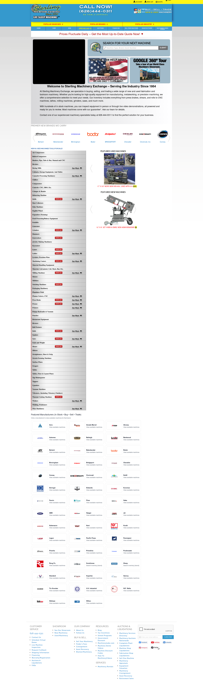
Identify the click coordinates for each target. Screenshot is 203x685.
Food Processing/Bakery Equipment (45, 218)
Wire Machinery (38, 408)
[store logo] (46, 11)
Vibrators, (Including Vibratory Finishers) (47, 393)
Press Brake (46, 300)
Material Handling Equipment (43, 265)
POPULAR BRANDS (99, 24)
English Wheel (37, 210)
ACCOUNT (139, 2)
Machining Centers (46, 261)
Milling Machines (46, 273)
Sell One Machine (126, 658)
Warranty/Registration (41, 658)
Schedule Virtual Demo (39, 641)
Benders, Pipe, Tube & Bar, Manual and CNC (48, 160)
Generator (36, 226)
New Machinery (61, 633)
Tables (34, 370)
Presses (46, 304)
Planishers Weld (38, 292)
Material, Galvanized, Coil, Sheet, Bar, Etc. (47, 269)
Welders (35, 401)
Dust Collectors (37, 203)
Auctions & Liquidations (37, 661)
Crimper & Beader (39, 191)
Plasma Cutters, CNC (40, 296)
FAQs (34, 665)
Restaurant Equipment (40, 319)
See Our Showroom (62, 630)
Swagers (35, 366)
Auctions (100, 28)
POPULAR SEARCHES (53, 24)
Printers (35, 307)
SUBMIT (163, 48)
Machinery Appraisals (123, 662)
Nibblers (35, 280)
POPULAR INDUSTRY (144, 24)
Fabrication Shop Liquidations (126, 654)
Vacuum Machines (38, 389)
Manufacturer (147, 28)
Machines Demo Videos (104, 647)
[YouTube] (156, 643)
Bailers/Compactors (39, 156)
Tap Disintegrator (38, 377)
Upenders (35, 385)
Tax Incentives (104, 633)
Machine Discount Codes (105, 652)
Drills (46, 199)
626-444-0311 (36, 633)
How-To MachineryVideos (105, 657)
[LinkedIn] (168, 643)
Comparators (37, 183)
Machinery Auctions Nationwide (127, 639)
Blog (100, 630)
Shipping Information (40, 653)
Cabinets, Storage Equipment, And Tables (47, 172)
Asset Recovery (82, 649)
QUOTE (160, 2)
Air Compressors (38, 152)
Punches (35, 315)
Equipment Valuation (123, 667)
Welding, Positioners (39, 404)
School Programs (105, 636)
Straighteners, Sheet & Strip (42, 354)
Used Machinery (61, 636)
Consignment (81, 647)
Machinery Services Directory (127, 634)
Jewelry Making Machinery (42, 242)
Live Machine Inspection (37, 646)
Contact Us (36, 637)
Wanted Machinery (84, 652)
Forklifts (35, 222)
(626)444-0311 (95, 11)
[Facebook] (144, 643)
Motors (34, 276)
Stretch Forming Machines (41, 358)
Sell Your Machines (131, 28)
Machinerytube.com (106, 643)
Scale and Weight (38, 342)
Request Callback (39, 650)
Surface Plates (37, 362)
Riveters (35, 323)
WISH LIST (150, 2)
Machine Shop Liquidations (125, 649)
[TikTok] (156, 648)
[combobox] (135, 48)
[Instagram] (144, 648)
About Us (80, 630)
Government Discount (103, 639)
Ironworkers (46, 238)
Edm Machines (37, 207)
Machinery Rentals (105, 667)
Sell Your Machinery (84, 641)
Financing (116, 28)
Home (39, 28)
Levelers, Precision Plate (41, 257)
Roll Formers (37, 327)
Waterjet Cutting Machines (46, 397)
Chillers (35, 179)
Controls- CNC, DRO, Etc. (41, 187)
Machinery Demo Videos (162, 29)
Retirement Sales (126, 678)
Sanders (35, 335)
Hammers (35, 234)
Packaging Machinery (40, 288)
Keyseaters (36, 245)
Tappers (35, 381)
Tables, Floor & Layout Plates (43, 373)
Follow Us (80, 633)
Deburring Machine (39, 195)
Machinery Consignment (125, 672)
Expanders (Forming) (40, 214)
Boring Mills (36, 168)
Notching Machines (46, 284)
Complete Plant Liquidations (126, 644)
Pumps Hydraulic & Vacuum (42, 311)
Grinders (46, 230)
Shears (46, 346)
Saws (46, 339)
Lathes (46, 253)
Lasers (46, 249)
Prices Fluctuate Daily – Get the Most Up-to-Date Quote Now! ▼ (101, 34)
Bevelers (35, 164)
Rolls (46, 331)
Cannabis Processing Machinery (43, 176)
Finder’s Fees (81, 644)
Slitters (34, 350)
